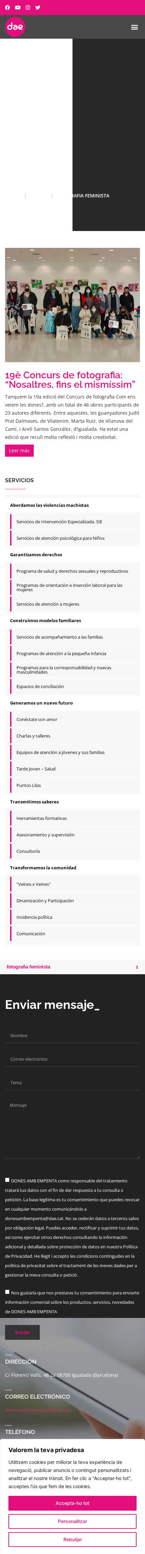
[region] (72, 1496)
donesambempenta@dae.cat (37, 1410)
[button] (134, 27)
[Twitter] (37, 7)
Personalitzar (72, 1521)
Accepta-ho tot (72, 1503)
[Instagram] (27, 7)
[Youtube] (17, 7)
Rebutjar (72, 1539)
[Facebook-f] (7, 7)
